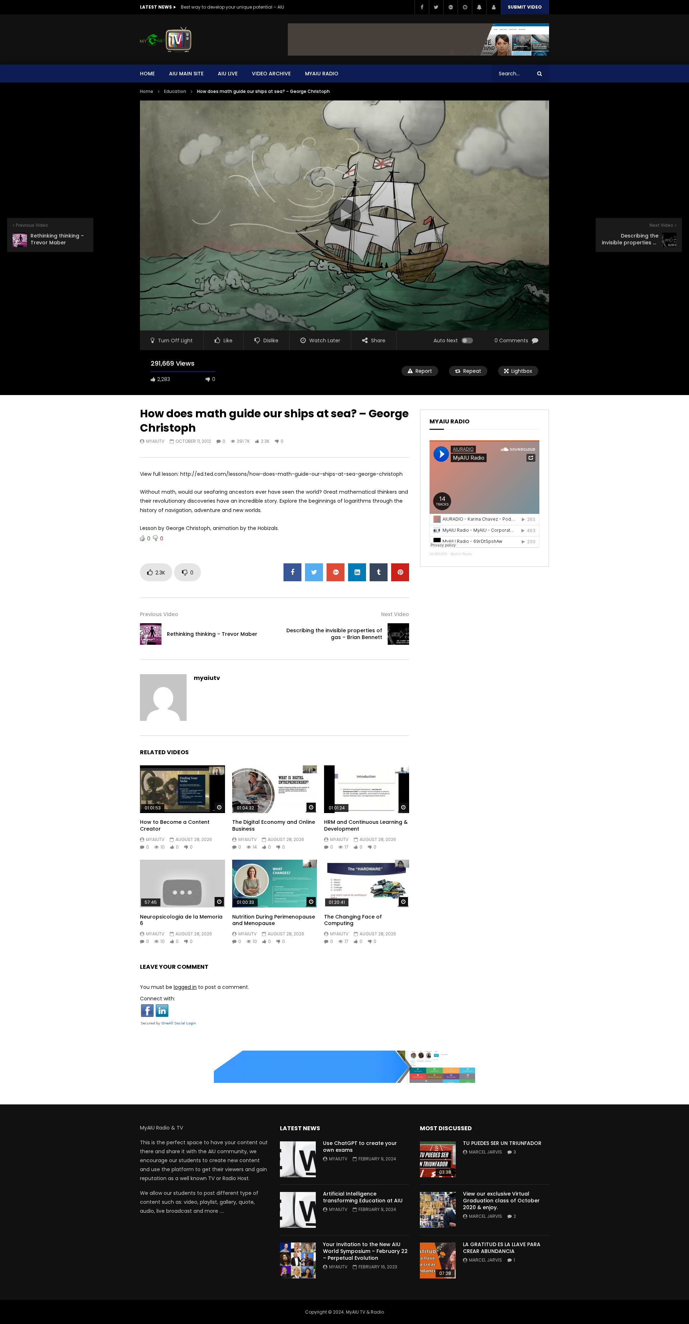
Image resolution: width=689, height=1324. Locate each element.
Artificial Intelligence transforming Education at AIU (363, 1197)
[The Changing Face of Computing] (366, 883)
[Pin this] (400, 572)
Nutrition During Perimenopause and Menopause (273, 920)
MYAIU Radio (321, 73)
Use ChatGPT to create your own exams (360, 1147)
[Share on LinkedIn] (357, 572)
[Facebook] (421, 7)
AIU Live (228, 73)
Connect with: (157, 998)
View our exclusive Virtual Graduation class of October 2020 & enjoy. (501, 1200)
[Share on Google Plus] (335, 572)
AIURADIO (438, 554)
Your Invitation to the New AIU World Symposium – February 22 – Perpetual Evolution (365, 1251)
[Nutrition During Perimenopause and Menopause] (274, 883)
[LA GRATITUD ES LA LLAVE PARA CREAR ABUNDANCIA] (438, 1260)
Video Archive (271, 73)
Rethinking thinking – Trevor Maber (212, 634)
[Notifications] (479, 7)
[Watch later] (465, 7)
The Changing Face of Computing (353, 920)
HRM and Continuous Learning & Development (366, 825)
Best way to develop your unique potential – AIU (232, 7)
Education (175, 91)
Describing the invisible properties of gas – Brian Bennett (334, 634)
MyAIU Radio (461, 554)
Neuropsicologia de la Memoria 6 (181, 920)
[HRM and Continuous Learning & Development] (366, 789)
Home (147, 73)
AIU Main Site (186, 73)
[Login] (493, 7)
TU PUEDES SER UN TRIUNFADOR (502, 1143)
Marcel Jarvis (485, 1152)
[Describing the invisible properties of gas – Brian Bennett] (398, 634)
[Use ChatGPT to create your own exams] (298, 1159)
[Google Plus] (450, 7)
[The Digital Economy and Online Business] (274, 789)
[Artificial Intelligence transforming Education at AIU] (298, 1210)
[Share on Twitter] (314, 572)
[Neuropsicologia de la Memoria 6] (182, 883)
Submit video (525, 7)
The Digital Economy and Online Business (273, 825)
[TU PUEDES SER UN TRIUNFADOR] (438, 1159)
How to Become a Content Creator (175, 825)
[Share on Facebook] (292, 572)
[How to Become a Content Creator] (182, 789)
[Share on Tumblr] (379, 572)
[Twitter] (436, 7)
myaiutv (155, 441)
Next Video (395, 614)
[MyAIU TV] (165, 39)
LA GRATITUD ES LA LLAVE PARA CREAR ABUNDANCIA (501, 1248)
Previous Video (159, 614)
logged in (185, 987)
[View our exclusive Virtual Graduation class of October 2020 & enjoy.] (438, 1210)
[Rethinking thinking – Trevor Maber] (150, 634)
